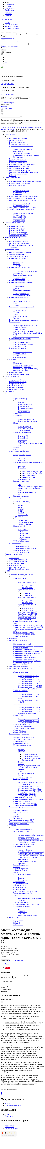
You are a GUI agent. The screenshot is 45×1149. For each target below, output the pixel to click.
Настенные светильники (18, 138)
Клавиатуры (17, 415)
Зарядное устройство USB (27, 492)
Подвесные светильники (18, 142)
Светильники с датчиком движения (22, 198)
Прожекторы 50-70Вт (17, 230)
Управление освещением (22, 895)
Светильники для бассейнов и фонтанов (23, 172)
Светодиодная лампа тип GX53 (29, 709)
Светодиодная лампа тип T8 (19, 824)
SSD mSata (21, 535)
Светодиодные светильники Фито (25, 803)
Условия (8, 6)
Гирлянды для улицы (29, 754)
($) (6, 57)
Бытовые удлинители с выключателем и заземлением (28, 838)
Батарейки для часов (16, 384)
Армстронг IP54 (27, 588)
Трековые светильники (21, 153)
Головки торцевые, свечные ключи (25, 325)
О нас (7, 1114)
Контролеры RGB (24, 784)
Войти (3, 38)
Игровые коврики (24, 412)
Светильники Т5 (19, 194)
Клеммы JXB (22, 912)
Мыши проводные (7, 129)
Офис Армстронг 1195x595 (27, 614)
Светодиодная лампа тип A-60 (28, 676)
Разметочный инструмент (22, 275)
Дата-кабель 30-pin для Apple (32, 472)
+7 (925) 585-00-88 (7, 94)
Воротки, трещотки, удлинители (20, 252)
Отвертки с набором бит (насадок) (25, 369)
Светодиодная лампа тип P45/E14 (30, 687)
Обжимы (16, 264)
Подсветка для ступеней (22, 644)
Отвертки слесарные (20, 370)
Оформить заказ (6, 108)
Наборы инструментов (21, 342)
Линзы (15, 814)
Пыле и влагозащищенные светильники (23, 196)
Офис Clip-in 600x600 (25, 619)
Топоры (16, 318)
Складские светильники (17, 236)
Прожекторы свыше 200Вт (18, 234)
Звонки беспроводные (21, 865)
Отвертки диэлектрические (23, 365)
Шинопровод (18, 157)
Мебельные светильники (18, 161)
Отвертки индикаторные (22, 367)
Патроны (21, 878)
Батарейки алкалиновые (17, 382)
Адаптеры (21, 466)
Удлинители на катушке (26, 842)
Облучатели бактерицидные (23, 633)
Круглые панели (19, 215)
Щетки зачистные (15, 372)
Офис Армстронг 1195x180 (27, 605)
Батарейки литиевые (16, 385)
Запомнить (7, 52)
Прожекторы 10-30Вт (17, 226)
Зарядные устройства (21, 481)
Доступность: (5, 954)
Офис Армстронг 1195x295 (27, 612)
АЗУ (19, 485)
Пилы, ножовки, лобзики (22, 296)
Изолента (16, 867)
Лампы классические (20, 672)
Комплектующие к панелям (23, 213)
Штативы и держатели (21, 496)
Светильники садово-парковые (24, 657)
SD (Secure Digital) (24, 524)
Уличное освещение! (12, 237)
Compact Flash (23, 520)
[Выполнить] (37, 34)
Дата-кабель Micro (28, 475)
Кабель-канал (18, 925)
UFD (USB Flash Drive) (21, 502)
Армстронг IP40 (27, 586)
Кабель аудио (22, 440)
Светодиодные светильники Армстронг (23, 200)
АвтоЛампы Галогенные (18, 560)
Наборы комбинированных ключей (26, 337)
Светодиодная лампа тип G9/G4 (29, 694)
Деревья (20, 762)
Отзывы (8, 16)
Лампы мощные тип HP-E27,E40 (25, 689)
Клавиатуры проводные (26, 419)
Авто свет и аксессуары (13, 554)
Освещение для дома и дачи (19, 734)
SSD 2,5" (21, 531)
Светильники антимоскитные (24, 649)
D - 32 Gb (21, 511)
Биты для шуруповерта (21, 301)
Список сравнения (11, 24)
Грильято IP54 (27, 595)
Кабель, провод (14, 917)
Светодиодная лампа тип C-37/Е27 (30, 683)
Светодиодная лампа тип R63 (28, 722)
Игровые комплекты (25, 406)
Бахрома (21, 749)
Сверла (16, 305)
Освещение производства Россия (21, 575)
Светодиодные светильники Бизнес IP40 (27, 625)
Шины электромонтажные (27, 915)
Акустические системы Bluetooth (25, 548)
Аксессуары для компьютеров (26, 127)
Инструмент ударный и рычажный (21, 307)
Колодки (16, 872)
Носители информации (17, 498)
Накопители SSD (19, 526)
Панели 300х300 (19, 219)
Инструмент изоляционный (19, 281)
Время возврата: (6, 948)
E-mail (3, 40)
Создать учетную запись (9, 46)
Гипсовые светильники (17, 159)
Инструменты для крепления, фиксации (23, 320)
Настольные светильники (22, 797)
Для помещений (27, 760)
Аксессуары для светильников (24, 634)
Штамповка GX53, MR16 (27, 713)
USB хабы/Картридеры (21, 541)
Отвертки (12, 359)
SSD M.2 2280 (23, 533)
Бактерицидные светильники (19, 183)
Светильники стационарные (23, 659)
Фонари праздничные (25, 777)
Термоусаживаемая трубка (22, 893)
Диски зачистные (19, 310)
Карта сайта (9, 1116)
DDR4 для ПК (23, 530)
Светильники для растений (19, 168)
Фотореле (21, 900)
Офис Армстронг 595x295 (27, 618)
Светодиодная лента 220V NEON (30, 790)
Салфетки (16, 449)
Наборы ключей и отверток (23, 344)
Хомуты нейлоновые (20, 902)
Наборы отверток (19, 346)
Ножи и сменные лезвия (22, 292)
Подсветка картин (19, 741)
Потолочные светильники (18, 144)
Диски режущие (19, 286)
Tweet (7, 964)
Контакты (8, 14)
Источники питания (20, 810)
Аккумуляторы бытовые (18, 380)
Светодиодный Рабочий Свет (19, 567)
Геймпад (21, 402)
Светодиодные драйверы (26, 794)
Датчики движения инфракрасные (30, 899)
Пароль (3, 42)
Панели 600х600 (19, 221)
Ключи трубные (19, 329)
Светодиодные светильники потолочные (28, 799)
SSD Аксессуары (24, 537)
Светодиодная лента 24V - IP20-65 (30, 792)
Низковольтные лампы (21, 724)
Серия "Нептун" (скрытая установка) (31, 855)
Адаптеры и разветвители (22, 829)
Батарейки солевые (16, 387)
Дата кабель (22, 468)
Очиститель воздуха (16, 563)
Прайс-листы (9, 10)
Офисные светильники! (13, 178)
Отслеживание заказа (8, 34)
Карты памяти (18, 516)
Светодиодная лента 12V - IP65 (29, 788)
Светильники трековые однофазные (26, 155)
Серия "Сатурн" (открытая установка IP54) (27, 858)
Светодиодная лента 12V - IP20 (29, 786)
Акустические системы (21, 546)
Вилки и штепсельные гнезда (23, 844)
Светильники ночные (21, 743)
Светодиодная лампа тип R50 (28, 721)
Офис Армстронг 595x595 (27, 582)
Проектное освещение (21, 636)
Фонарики (13, 247)
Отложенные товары (12, 28)
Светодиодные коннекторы (27, 796)
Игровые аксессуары (20, 399)
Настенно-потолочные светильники (22, 164)
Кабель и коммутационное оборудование (28, 462)
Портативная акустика (21, 552)
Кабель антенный (24, 479)
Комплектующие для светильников (21, 807)
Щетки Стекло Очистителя (19, 569)
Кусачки (16, 288)
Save (8, 967)
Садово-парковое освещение (19, 640)
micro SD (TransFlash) (25, 522)
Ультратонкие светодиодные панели (22, 209)
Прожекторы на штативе (18, 232)
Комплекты (17, 413)
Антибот (4, 36)
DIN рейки (21, 910)
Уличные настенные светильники (21, 245)
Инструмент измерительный (19, 267)
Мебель (16, 447)
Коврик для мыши (24, 430)
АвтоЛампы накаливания (18, 561)
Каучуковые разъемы (20, 869)
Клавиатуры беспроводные (27, 421)
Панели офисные (19, 578)
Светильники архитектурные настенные (27, 651)
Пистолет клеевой (19, 354)
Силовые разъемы (19, 889)
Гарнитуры (22, 458)
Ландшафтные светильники (19, 243)
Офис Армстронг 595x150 (27, 616)
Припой (16, 355)
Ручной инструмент (12, 249)
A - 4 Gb (20, 505)
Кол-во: (3, 956)
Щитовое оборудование (21, 906)
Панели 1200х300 (19, 217)
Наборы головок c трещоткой (23, 331)
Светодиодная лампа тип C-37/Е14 (30, 681)
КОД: (3, 952)
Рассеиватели (18, 818)
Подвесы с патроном (20, 884)
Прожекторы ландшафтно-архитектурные (28, 646)
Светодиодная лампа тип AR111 (29, 708)
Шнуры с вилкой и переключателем (26, 904)
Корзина (4, 106)
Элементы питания (12, 376)
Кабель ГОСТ (18, 921)
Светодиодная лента (20, 779)
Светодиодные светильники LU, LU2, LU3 (24, 666)
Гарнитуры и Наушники (22, 455)
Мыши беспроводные (25, 428)
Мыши (40, 127)
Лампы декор (18, 730)
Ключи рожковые (19, 327)
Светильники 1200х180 (21, 204)
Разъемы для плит (19, 885)
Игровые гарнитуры (25, 404)
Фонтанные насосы (20, 664)
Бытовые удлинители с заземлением (30, 840)
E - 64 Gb (21, 513)
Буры (15, 303)
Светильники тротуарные (22, 663)
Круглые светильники (21, 191)
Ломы (15, 314)
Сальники (21, 913)
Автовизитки (14, 558)
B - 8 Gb (20, 507)
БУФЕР (7, 571)
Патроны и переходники (22, 874)
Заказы (7, 23)
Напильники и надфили (22, 290)
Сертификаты (10, 8)
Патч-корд (21, 442)
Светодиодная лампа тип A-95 (28, 679)
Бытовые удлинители (21, 831)
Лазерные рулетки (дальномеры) (25, 271)
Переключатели (19, 882)
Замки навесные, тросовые (18, 256)
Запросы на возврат (12, 26)
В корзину (5, 960)
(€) (6, 61)
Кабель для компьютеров (22, 432)
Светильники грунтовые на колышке (26, 653)
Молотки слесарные (20, 316)
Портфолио (9, 12)
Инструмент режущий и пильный (21, 282)
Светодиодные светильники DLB (25, 805)
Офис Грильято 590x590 (26, 590)
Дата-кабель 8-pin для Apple (32, 473)
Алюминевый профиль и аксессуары (31, 782)
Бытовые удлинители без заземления (31, 835)
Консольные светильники (18, 241)
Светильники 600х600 (21, 206)
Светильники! (10, 134)
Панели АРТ (13, 638)
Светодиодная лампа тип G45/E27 (30, 685)
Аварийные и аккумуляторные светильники (25, 181)
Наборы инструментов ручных (20, 339)
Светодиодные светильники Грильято (22, 207)
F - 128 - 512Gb (23, 515)
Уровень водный (19, 279)
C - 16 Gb (21, 509)
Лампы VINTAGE (19, 732)
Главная (3, 127)
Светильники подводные (22, 655)
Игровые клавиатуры (25, 408)
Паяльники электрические (22, 352)
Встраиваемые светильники (19, 166)
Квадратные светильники (22, 189)
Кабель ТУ (17, 923)
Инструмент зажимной (17, 258)
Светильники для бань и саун (19, 170)
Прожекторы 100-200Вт (17, 228)
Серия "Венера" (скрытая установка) (31, 852)
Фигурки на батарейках (26, 773)
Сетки (20, 771)
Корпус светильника (20, 812)
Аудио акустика (15, 543)
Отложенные (9, 1127)
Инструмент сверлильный (18, 297)
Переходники (22, 880)
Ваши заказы (9, 1125)
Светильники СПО (20, 193)
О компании (9, 4)
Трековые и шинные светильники (21, 146)
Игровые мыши (23, 410)
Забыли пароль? (11, 42)
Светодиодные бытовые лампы (20, 668)
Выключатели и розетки (22, 846)
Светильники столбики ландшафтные (26, 661)
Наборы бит (17, 363)
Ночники (12, 176)
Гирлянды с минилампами (31, 758)
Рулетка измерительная (21, 277)
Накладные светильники (18, 163)
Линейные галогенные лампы (24, 728)
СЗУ (19, 494)
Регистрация (9, 38)
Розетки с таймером (25, 850)
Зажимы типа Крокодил (17, 254)
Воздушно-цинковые (16, 389)
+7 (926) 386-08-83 (7, 84)
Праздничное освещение (22, 745)
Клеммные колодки (20, 870)
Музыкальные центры (21, 550)
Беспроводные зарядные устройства (30, 487)
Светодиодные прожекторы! (15, 222)
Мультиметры (18, 273)
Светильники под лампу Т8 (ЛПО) (21, 822)
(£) (6, 63)
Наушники (21, 460)
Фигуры (20, 775)
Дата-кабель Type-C (29, 477)
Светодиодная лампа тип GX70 (29, 711)
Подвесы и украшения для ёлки (29, 766)
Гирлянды (21, 751)
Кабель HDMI (23, 438)
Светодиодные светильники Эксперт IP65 (28, 627)
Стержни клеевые (19, 357)
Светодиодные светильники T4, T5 (21, 820)
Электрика (13, 825)
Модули (16, 816)
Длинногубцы (18, 262)
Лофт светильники (16, 140)
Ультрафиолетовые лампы (22, 726)
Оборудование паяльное (17, 348)
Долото (16, 312)
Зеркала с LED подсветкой (22, 739)
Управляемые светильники (18, 174)
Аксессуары (11, 127)
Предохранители (15, 565)
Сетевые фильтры (19, 887)
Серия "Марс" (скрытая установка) (30, 854)
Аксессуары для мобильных (19, 451)
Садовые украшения (20, 648)
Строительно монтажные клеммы (25, 891)
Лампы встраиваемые (21, 704)
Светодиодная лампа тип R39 (28, 719)
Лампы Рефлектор (19, 715)
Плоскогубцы (18, 266)
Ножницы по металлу (21, 294)
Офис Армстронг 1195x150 (27, 597)
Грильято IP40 (27, 593)
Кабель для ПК (23, 436)
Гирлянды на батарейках (30, 756)
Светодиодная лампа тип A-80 (28, 678)
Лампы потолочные (20, 691)
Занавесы (21, 764)
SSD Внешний (23, 539)
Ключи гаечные (14, 322)
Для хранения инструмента (19, 374)
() (6, 59)
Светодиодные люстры (21, 801)
